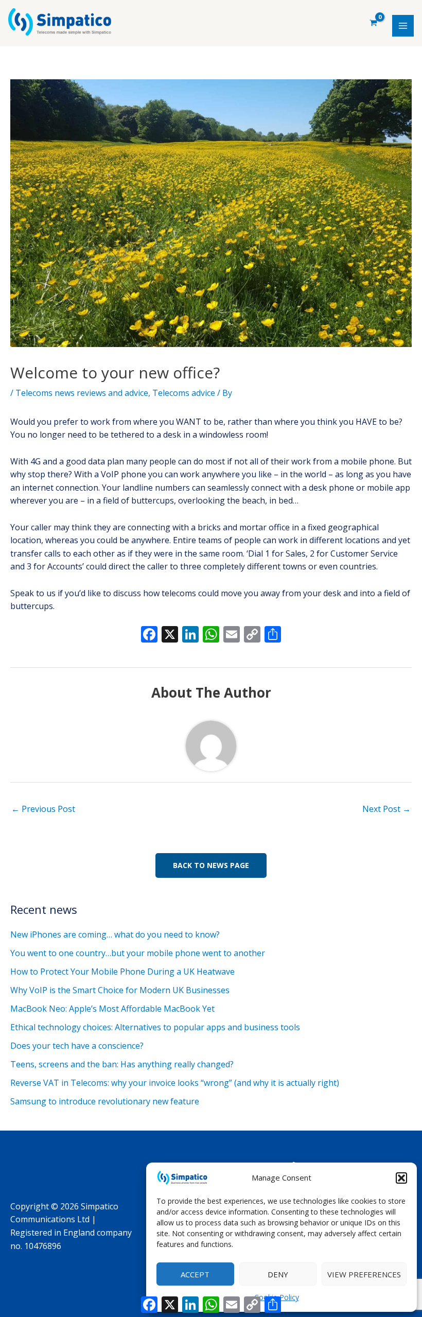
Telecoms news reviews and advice (81, 392)
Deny (278, 1274)
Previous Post (43, 809)
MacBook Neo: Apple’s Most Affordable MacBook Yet (112, 1008)
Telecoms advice (183, 392)
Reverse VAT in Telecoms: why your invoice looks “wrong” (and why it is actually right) (174, 1082)
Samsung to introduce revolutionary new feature (104, 1101)
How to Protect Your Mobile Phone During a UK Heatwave (122, 971)
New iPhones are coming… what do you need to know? (115, 934)
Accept (195, 1274)
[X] (170, 635)
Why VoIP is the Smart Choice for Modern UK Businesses (120, 990)
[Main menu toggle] (403, 26)
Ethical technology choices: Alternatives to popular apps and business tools (155, 1027)
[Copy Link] (252, 635)
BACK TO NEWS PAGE (211, 865)
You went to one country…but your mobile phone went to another (137, 953)
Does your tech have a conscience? (77, 1045)
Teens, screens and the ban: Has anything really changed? (122, 1064)
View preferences (364, 1274)
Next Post (386, 809)
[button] (401, 1178)
